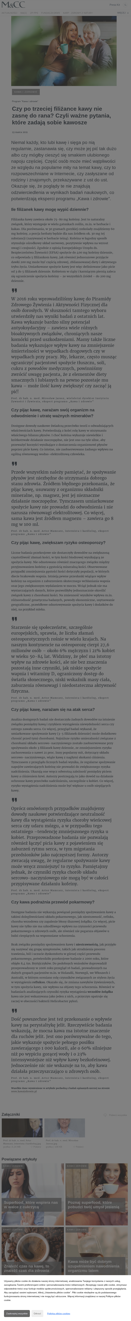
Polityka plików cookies (58, 1313)
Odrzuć (37, 1313)
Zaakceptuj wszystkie (17, 1313)
